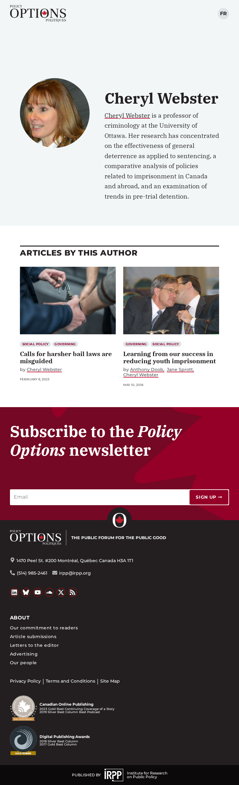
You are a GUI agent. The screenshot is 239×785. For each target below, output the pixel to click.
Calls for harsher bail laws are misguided (66, 357)
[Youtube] (37, 592)
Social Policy (35, 344)
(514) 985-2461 (32, 573)
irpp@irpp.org (75, 573)
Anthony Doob (146, 369)
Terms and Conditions (70, 681)
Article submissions (33, 636)
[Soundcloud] (49, 592)
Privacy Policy (25, 681)
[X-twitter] (61, 592)
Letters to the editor (34, 645)
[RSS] (72, 592)
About (20, 618)
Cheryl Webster (127, 115)
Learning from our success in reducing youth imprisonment (169, 357)
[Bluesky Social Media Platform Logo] (26, 592)
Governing (65, 344)
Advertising (24, 654)
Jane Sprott (180, 369)
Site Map (110, 681)
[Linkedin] (14, 592)
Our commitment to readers (44, 628)
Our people (23, 662)
